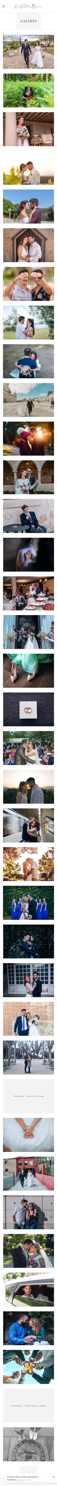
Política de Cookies (23, 1480)
